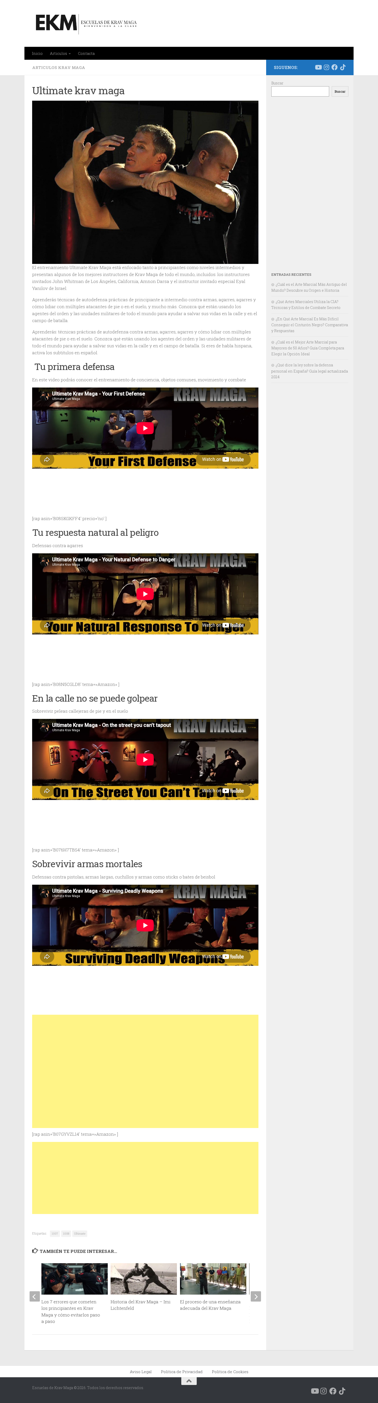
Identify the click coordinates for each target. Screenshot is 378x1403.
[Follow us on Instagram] (326, 67)
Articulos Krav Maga (58, 67)
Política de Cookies (230, 1371)
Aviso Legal (141, 1371)
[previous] (35, 1296)
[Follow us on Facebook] (334, 67)
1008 (66, 1233)
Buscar (277, 83)
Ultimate (79, 1233)
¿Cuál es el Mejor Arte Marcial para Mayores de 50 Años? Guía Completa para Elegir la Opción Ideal (307, 348)
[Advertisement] (145, 1071)
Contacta (86, 53)
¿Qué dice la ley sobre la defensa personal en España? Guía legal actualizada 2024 (309, 371)
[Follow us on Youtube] (318, 67)
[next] (256, 1296)
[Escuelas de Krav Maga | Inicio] (85, 23)
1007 (55, 1233)
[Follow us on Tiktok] (343, 67)
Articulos (58, 53)
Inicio (37, 53)
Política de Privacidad (182, 1371)
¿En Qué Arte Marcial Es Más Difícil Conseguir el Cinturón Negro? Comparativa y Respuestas (309, 324)
